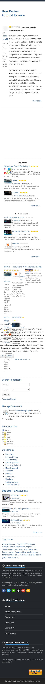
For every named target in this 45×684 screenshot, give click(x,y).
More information (22, 359)
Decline (9, 356)
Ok (3, 356)
